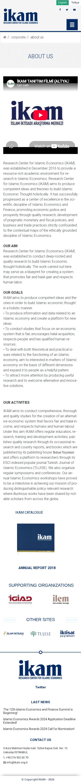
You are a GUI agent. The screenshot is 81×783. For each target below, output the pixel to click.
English (62, 2)
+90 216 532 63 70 (16, 757)
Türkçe (75, 2)
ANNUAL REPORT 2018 (37, 568)
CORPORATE (18, 37)
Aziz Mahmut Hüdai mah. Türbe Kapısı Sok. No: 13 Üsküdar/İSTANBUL (35, 750)
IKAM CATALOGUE (29, 512)
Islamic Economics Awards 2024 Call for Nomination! (39, 729)
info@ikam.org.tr (17, 762)
